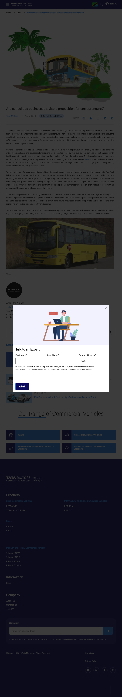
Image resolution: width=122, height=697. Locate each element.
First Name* (21, 355)
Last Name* (52, 355)
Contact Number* (87, 355)
